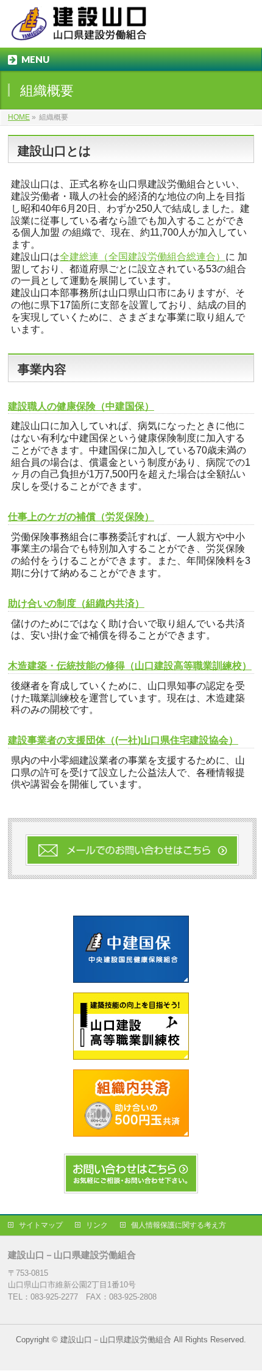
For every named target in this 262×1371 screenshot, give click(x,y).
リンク (97, 1225)
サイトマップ (41, 1225)
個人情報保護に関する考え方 (178, 1225)
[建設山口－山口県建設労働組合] (81, 28)
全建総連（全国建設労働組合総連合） (142, 256)
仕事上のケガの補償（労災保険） (81, 517)
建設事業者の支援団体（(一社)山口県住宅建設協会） (123, 740)
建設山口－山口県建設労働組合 (115, 1339)
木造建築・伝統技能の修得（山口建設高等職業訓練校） (130, 665)
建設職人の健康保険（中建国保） (81, 406)
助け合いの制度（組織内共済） (76, 603)
